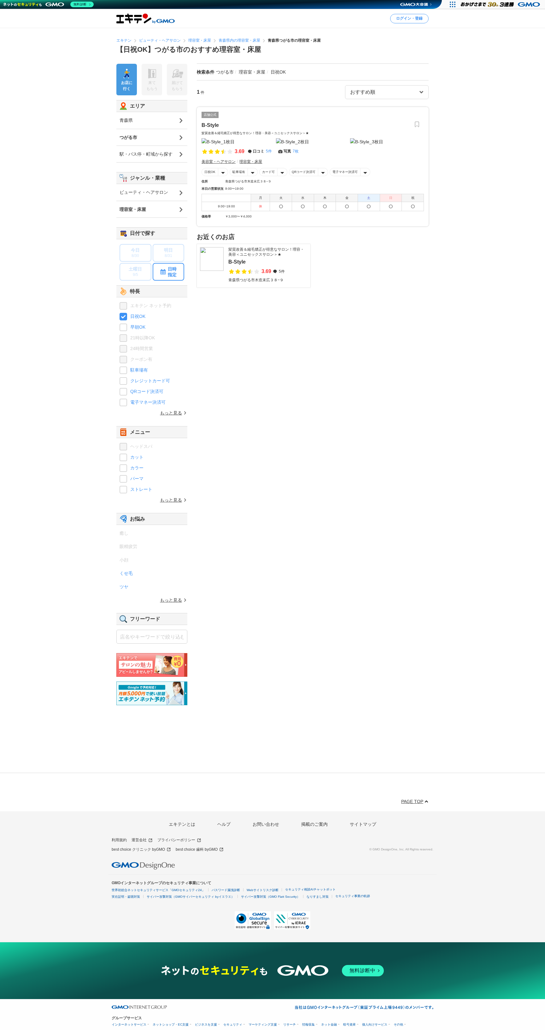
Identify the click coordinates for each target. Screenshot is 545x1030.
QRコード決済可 (303, 172)
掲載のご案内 (314, 824)
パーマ (137, 478)
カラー (137, 467)
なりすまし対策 (318, 896)
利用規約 (119, 840)
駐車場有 (238, 172)
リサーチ (289, 1024)
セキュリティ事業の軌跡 (352, 896)
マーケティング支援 (263, 1024)
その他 (398, 1024)
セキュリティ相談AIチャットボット (310, 889)
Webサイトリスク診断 (262, 890)
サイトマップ (363, 824)
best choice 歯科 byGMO (197, 849)
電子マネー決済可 (345, 172)
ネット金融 (329, 1024)
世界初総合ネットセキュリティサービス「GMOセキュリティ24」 (158, 890)
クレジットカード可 (150, 380)
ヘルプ (224, 824)
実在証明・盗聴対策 (126, 896)
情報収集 (308, 1024)
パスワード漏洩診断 (226, 890)
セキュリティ (232, 1024)
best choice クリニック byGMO (138, 849)
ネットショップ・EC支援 (171, 1024)
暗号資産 (349, 1024)
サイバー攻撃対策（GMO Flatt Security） (270, 896)
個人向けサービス (374, 1024)
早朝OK (137, 327)
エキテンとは (182, 824)
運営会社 (139, 840)
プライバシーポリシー (176, 840)
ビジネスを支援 (206, 1024)
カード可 (268, 172)
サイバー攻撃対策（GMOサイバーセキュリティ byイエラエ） (190, 896)
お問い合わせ (266, 824)
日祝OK (209, 172)
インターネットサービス (129, 1024)
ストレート (141, 489)
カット (137, 457)
